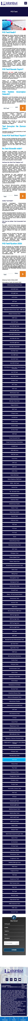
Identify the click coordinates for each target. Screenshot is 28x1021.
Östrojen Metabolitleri (14, 747)
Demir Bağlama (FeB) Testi (14, 479)
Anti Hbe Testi (14, 350)
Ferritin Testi (14, 516)
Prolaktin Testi (14, 780)
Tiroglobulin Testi (14, 858)
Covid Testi (14, 458)
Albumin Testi (14, 305)
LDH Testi (14, 709)
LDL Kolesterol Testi (14, 713)
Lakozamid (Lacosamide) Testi (14, 705)
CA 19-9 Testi (14, 425)
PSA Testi (14, 792)
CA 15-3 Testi (14, 421)
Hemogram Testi (14, 582)
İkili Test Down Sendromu (14, 656)
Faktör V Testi (14, 508)
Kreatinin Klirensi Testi (14, 693)
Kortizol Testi (14, 689)
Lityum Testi (14, 722)
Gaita (14, 536)
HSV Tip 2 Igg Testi (14, 623)
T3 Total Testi (14, 846)
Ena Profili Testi (15, 495)
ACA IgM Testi (14, 293)
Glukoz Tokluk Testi (14, 561)
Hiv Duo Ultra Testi (14, 586)
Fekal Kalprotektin (14, 512)
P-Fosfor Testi (14, 751)
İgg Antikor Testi (14, 647)
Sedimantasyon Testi (14, 809)
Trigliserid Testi (15, 870)
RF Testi (15, 796)
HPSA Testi (14, 606)
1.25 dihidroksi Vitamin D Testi (14, 285)
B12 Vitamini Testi (14, 392)
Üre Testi (14, 891)
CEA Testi (14, 434)
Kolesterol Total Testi (14, 676)
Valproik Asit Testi (14, 899)
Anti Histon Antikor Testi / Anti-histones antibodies (14, 368)
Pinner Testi (14, 763)
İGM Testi (14, 652)
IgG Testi (14, 635)
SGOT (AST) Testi (14, 817)
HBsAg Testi (14, 573)
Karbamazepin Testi (14, 668)
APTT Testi (14, 384)
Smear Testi (14, 825)
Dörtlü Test (14, 487)
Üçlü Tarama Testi (14, 883)
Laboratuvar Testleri (14, 701)
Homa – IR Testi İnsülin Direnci (14, 594)
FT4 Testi (14, 532)
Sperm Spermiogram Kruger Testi (14, 833)
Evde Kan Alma (14, 499)
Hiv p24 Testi (14, 590)
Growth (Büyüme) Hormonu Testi (14, 565)
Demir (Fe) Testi (15, 475)
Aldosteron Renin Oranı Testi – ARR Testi (14, 309)
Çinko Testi (14, 471)
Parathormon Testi (14, 755)
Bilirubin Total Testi (14, 401)
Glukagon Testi (14, 553)
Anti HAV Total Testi (14, 334)
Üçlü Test (14, 887)
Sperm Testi (14, 838)
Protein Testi (14, 784)
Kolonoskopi (14, 680)
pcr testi (11, 72)
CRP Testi (14, 466)
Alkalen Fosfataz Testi (14, 313)
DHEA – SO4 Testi (14, 483)
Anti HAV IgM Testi (14, 330)
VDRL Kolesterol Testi (14, 903)
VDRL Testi (14, 907)
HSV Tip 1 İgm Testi (14, 619)
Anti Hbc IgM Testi (14, 342)
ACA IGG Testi (14, 289)
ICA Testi (14, 631)
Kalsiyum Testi (14, 664)
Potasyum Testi (15, 772)
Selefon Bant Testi (14, 813)
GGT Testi (14, 549)
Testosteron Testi (14, 854)
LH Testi (15, 717)
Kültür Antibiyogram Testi (14, 697)
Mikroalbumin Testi (14, 734)
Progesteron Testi (14, 776)
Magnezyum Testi (14, 726)
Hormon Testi (14, 602)
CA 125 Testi (15, 417)
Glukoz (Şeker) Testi (14, 557)
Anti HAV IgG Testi (14, 326)
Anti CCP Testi (14, 322)
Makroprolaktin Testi (14, 730)
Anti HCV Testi (14, 359)
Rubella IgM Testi (14, 805)
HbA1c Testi (14, 569)
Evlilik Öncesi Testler (14, 503)
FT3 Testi (14, 528)
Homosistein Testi (14, 598)
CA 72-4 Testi (14, 429)
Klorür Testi (15, 672)
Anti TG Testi (14, 372)
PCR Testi (14, 759)
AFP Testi (14, 301)
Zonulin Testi (14, 912)
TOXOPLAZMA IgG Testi (15, 862)
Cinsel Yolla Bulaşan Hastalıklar (14, 442)
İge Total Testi (14, 643)
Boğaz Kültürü (14, 405)
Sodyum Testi (14, 829)
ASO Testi (14, 388)
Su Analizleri (14, 842)
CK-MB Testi (14, 446)
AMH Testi (14, 318)
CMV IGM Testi (14, 450)
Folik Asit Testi (14, 520)
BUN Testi (14, 409)
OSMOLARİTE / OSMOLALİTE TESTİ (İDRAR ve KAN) (14, 743)
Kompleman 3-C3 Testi (14, 684)
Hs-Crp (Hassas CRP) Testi (14, 610)
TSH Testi (14, 875)
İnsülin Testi (14, 660)
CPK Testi (14, 462)
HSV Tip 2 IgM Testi (14, 627)
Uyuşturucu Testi (14, 879)
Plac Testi (14, 768)
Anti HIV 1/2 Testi (14, 363)
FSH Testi (14, 524)
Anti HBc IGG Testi (14, 338)
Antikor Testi (14, 380)
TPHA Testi (14, 866)
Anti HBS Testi (14, 355)
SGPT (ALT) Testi (14, 821)
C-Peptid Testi (14, 413)
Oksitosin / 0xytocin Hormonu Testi (15, 738)
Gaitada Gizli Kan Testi (14, 545)
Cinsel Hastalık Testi (14, 438)
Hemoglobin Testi (14, 578)
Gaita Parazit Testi (15, 541)
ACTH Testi (14, 297)
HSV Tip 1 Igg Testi (14, 615)
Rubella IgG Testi (14, 800)
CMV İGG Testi (14, 454)
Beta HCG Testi (14, 397)
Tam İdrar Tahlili (14, 850)
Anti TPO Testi (14, 376)
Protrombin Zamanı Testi (14, 788)
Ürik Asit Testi (14, 895)
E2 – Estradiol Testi (14, 491)
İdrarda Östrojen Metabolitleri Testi (14, 639)
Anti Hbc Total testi (14, 346)
